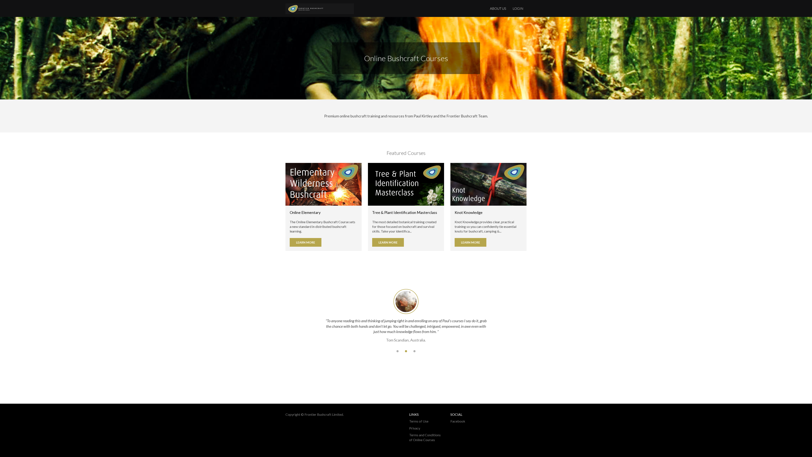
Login (518, 8)
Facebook (457, 421)
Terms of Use (418, 421)
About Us (498, 8)
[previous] (389, 351)
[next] (423, 351)
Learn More (305, 242)
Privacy (414, 428)
